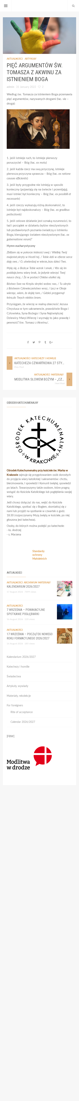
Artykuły (30, 59)
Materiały (57, 375)
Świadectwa (14, 676)
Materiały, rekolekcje (19, 696)
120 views (30, 619)
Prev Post (19, 367)
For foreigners (15, 705)
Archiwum (30, 582)
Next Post (60, 383)
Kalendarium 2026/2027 (23, 586)
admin (10, 87)
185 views (30, 643)
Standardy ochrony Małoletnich (39, 555)
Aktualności (15, 59)
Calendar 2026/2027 (23, 722)
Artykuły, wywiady (17, 686)
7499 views (30, 592)
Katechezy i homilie (43, 358)
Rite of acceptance (22, 712)
